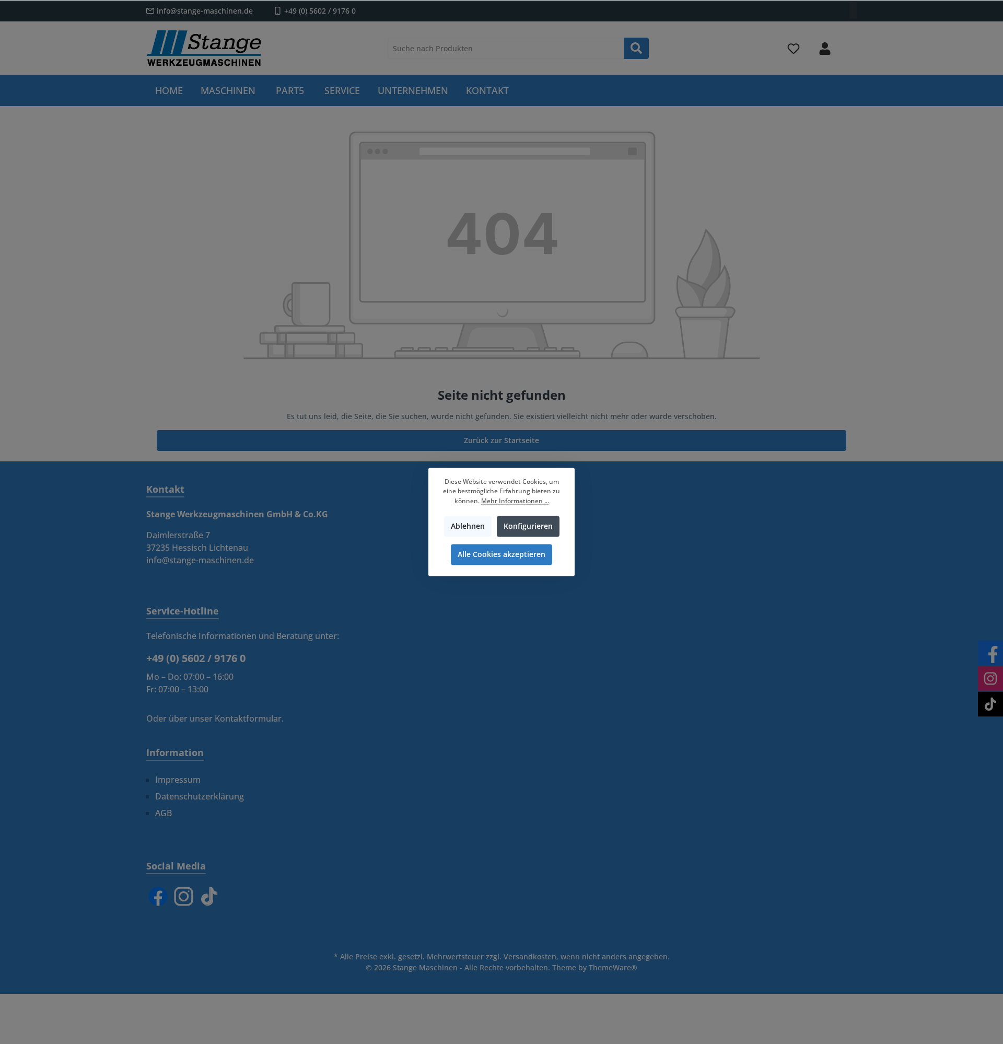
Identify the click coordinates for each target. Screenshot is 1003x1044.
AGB (163, 813)
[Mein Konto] (825, 48)
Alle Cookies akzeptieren (501, 555)
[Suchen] (636, 48)
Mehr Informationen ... (515, 500)
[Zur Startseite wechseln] (203, 48)
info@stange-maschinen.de (205, 11)
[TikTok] (209, 896)
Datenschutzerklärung (199, 796)
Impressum (178, 779)
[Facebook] (158, 896)
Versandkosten (530, 956)
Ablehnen (468, 526)
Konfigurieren (528, 526)
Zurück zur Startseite (501, 440)
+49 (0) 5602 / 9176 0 (320, 11)
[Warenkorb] (850, 43)
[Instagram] (183, 896)
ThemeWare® (613, 967)
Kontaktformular (248, 718)
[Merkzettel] (793, 48)
